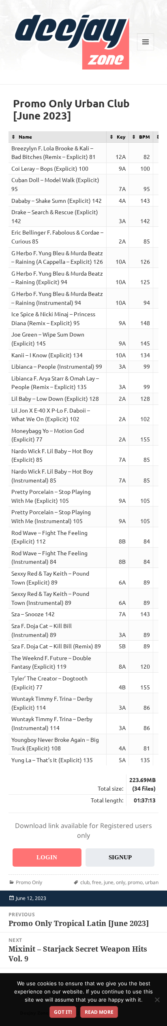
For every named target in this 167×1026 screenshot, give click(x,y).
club (85, 882)
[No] (157, 1000)
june (108, 882)
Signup (120, 857)
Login (46, 857)
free (96, 882)
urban (151, 882)
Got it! (63, 1012)
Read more (99, 1012)
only (120, 882)
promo (135, 882)
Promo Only (29, 882)
